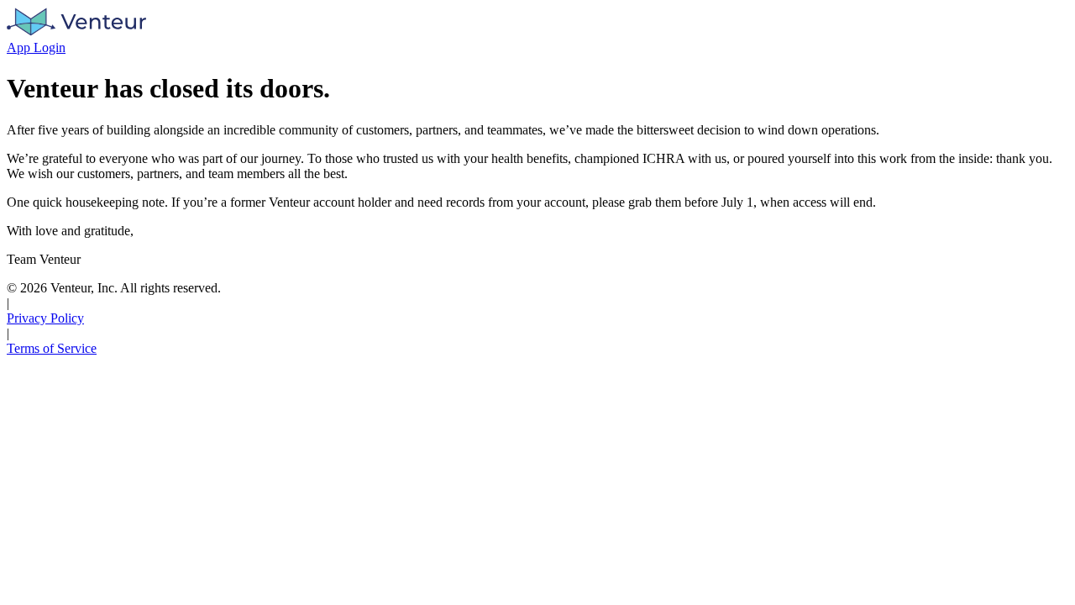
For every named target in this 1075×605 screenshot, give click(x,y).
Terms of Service (52, 348)
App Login (36, 47)
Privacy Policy (45, 318)
